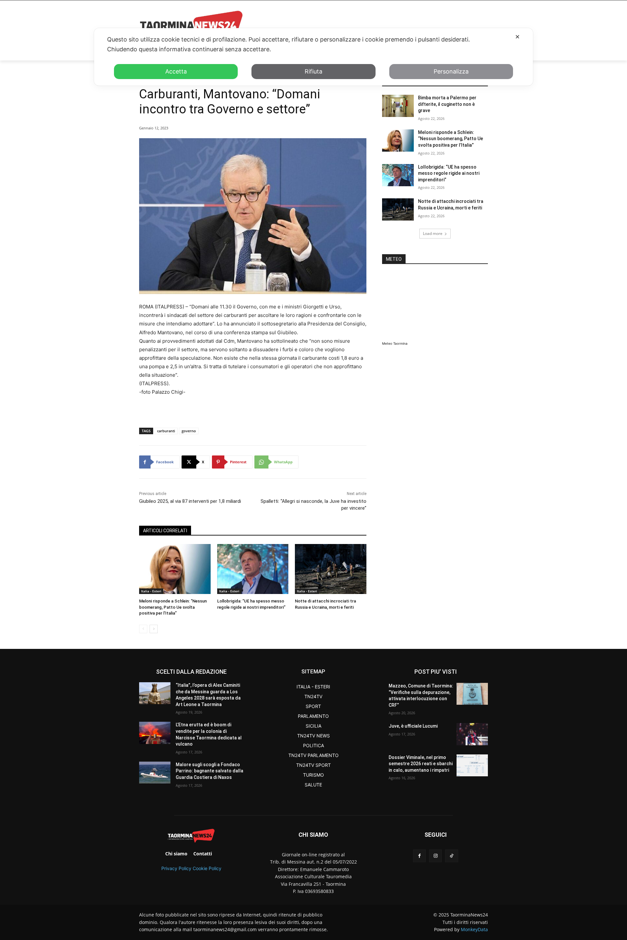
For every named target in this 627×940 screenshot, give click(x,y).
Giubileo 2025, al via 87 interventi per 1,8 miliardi (190, 501)
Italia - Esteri (151, 591)
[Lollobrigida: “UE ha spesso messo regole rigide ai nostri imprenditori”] (253, 569)
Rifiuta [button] (313, 71)
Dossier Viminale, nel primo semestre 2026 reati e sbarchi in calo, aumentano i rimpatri (421, 764)
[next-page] (154, 629)
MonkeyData (474, 929)
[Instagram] (435, 855)
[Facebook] (419, 855)
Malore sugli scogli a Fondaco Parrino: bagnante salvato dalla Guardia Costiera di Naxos (209, 771)
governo (189, 430)
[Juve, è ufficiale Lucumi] (472, 734)
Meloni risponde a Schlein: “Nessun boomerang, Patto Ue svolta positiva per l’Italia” (173, 607)
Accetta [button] (176, 71)
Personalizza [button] (451, 71)
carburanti (166, 430)
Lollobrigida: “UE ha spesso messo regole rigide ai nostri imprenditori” (448, 173)
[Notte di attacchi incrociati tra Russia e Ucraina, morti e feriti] (330, 569)
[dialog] (313, 57)
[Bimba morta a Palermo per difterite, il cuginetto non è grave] (398, 106)
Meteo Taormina (395, 343)
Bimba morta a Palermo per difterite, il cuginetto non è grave (447, 104)
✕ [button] (517, 36)
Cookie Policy (207, 868)
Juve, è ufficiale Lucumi (413, 726)
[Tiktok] (451, 855)
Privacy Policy (176, 868)
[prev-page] (143, 629)
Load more (432, 233)
